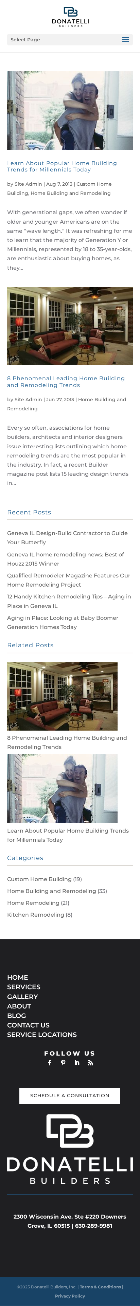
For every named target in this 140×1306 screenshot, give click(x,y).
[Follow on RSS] (90, 1062)
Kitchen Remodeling (35, 915)
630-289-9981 (93, 1226)
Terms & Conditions (101, 1286)
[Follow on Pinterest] (63, 1062)
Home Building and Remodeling (71, 193)
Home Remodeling (33, 903)
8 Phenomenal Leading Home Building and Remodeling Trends (66, 381)
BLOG (16, 1016)
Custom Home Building (39, 879)
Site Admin (28, 184)
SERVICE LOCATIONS (42, 1035)
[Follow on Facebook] (49, 1062)
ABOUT (19, 1006)
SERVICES (23, 987)
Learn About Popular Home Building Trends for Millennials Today (62, 166)
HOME (17, 977)
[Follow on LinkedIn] (76, 1062)
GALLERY (22, 997)
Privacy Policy (70, 1296)
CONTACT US (28, 1025)
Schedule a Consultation (69, 1096)
